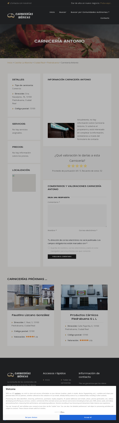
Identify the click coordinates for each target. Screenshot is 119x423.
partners (18, 393)
